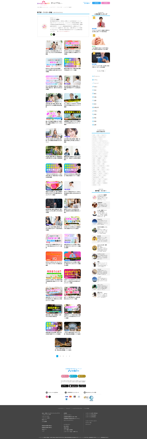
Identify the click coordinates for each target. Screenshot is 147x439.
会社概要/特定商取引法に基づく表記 (70, 416)
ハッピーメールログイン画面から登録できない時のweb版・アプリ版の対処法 (100, 31)
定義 (48, 277)
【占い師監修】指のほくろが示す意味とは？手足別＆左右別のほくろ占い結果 (100, 49)
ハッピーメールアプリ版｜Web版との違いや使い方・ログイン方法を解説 (101, 66)
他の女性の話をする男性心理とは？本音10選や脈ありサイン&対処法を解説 (72, 88)
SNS (98, 135)
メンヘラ (94, 154)
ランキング (105, 154)
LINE (94, 135)
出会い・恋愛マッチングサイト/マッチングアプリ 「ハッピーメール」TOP (51, 414)
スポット (94, 144)
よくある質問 (44, 421)
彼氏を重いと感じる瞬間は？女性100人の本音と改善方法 (53, 315)
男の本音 (100, 173)
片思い (48, 259)
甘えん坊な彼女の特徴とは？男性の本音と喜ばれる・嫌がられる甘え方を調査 (54, 88)
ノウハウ (94, 148)
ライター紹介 (86, 408)
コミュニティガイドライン (68, 420)
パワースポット (95, 150)
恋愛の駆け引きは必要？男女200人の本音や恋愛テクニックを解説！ (54, 333)
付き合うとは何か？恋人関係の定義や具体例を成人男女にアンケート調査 (54, 281)
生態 (104, 171)
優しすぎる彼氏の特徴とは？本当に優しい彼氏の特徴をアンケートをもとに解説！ (54, 123)
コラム (95, 79)
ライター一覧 (59, 7)
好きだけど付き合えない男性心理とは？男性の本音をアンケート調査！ (72, 175)
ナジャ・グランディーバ (97, 146)
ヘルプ (43, 431)
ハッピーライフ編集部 (67, 7)
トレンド (96, 83)
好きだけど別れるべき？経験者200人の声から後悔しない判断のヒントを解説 (72, 53)
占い (105, 158)
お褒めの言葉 (66, 428)
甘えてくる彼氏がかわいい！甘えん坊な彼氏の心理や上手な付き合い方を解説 (72, 193)
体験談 (106, 156)
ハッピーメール (101, 148)
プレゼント (95, 152)
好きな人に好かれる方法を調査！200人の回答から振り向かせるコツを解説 (54, 70)
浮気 (108, 169)
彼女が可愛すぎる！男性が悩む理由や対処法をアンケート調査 (72, 69)
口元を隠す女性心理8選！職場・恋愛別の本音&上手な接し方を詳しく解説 (72, 141)
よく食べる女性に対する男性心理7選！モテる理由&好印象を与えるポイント (54, 141)
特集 (95, 117)
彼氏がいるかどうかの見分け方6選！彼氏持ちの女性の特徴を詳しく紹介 (72, 211)
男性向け (94, 175)
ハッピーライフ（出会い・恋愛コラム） (71, 431)
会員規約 (65, 413)
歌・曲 (103, 169)
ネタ (104, 146)
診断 (94, 46)
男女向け (106, 173)
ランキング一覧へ (101, 70)
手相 (98, 167)
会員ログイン (44, 429)
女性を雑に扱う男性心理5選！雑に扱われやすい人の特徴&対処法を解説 (54, 105)
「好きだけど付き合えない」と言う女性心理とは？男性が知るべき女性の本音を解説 (54, 176)
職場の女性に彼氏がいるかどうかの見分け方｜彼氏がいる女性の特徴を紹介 (72, 158)
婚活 (95, 93)
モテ (99, 154)
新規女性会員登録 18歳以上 (47, 425)
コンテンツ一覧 (88, 422)
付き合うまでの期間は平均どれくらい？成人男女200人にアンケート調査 (54, 246)
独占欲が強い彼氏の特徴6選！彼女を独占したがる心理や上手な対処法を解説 (54, 211)
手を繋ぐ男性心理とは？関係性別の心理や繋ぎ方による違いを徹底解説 (54, 157)
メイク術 (106, 152)
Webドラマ (104, 135)
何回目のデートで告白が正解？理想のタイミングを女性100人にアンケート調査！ (72, 316)
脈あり (100, 179)
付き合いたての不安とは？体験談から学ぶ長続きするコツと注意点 (72, 228)
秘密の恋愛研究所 (96, 177)
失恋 (95, 90)
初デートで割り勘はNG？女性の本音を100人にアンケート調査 (72, 298)
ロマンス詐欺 (95, 156)
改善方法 (103, 167)
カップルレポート (67, 424)
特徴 (48, 83)
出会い (66, 330)
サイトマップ (88, 424)
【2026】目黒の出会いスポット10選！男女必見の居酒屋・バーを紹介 (63, 349)
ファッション (103, 150)
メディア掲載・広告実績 (68, 429)
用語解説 (94, 173)
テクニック (101, 144)
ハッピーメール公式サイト (64, 31)
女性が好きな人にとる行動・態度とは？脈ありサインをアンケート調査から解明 (72, 246)
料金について (44, 419)
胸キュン (94, 179)
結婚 (102, 177)
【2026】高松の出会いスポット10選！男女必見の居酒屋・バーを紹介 (72, 333)
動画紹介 (99, 158)
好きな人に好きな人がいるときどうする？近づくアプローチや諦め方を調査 (54, 264)
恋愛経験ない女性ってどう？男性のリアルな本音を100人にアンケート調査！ (72, 123)
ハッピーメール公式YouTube (91, 416)
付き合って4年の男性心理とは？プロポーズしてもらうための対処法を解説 (54, 53)
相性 (99, 175)
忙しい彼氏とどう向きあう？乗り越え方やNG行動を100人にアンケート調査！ (72, 105)
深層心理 (67, 83)
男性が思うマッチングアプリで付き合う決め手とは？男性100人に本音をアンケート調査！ (54, 299)
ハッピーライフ (52, 7)
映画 (98, 169)
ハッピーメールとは (45, 416)
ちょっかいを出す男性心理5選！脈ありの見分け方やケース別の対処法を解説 (54, 229)
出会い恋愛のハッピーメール (42, 7)
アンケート (97, 76)
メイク (101, 152)
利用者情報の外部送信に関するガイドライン (72, 418)
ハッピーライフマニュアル (77, 408)
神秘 (95, 121)
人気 (101, 156)
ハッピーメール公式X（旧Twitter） (92, 413)
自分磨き (105, 179)
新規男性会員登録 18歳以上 (47, 427)
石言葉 (104, 175)
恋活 (48, 66)
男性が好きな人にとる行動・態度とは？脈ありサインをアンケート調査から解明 (72, 264)
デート (107, 144)
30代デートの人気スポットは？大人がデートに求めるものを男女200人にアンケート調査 (72, 281)
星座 (94, 169)
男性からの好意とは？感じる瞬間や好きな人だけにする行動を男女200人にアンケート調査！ (54, 193)
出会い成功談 (66, 426)
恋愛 (48, 48)
